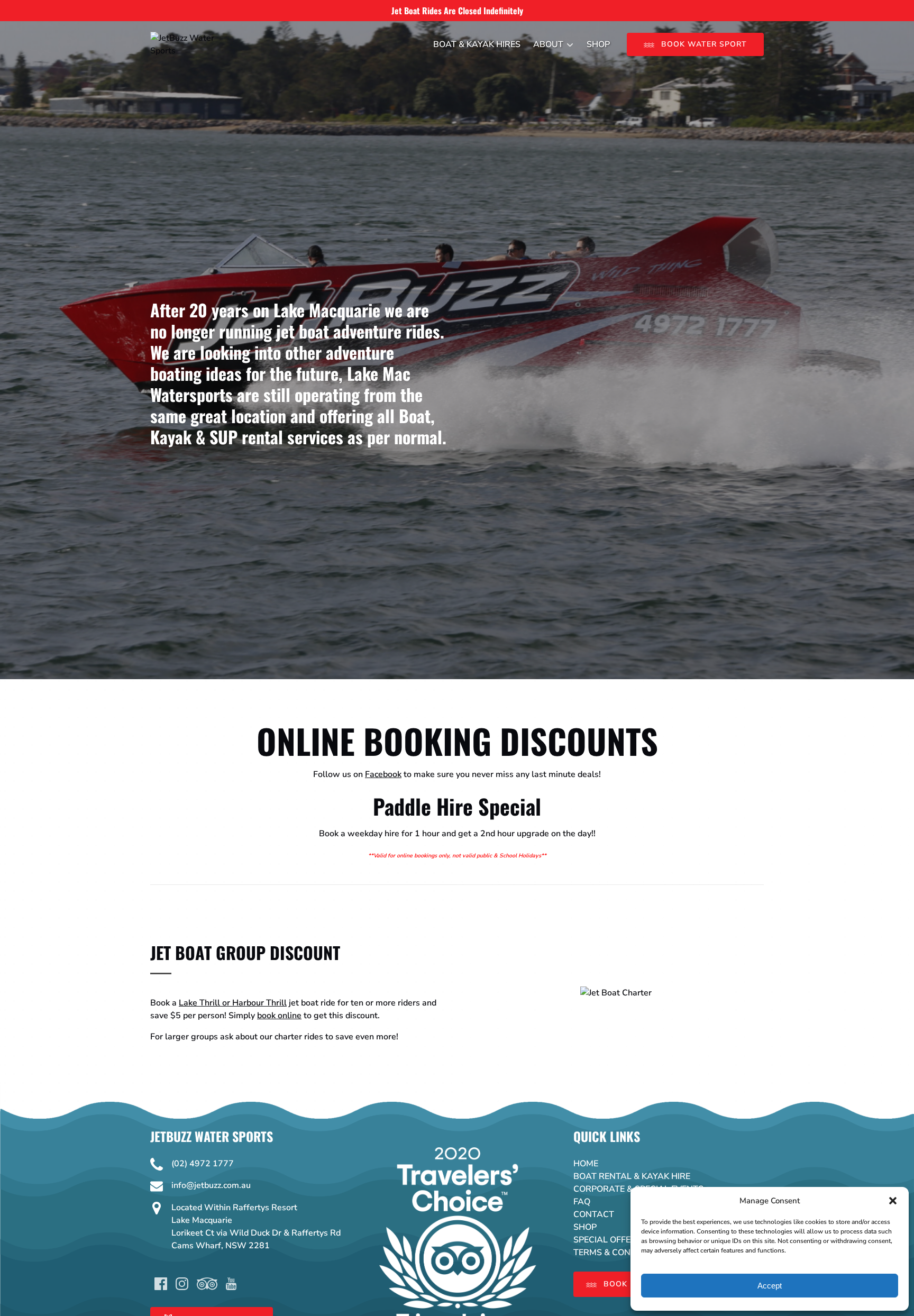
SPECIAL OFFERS (607, 1240)
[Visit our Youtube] (231, 1283)
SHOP (585, 1227)
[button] (893, 1200)
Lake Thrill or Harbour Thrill (233, 1003)
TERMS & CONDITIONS (618, 1252)
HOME (585, 1163)
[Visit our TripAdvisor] (207, 1283)
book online (279, 1015)
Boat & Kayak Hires (476, 44)
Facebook (383, 774)
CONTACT (593, 1214)
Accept (769, 1285)
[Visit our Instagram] (182, 1283)
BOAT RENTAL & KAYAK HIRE (631, 1176)
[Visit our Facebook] (160, 1283)
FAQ (581, 1202)
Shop (598, 44)
